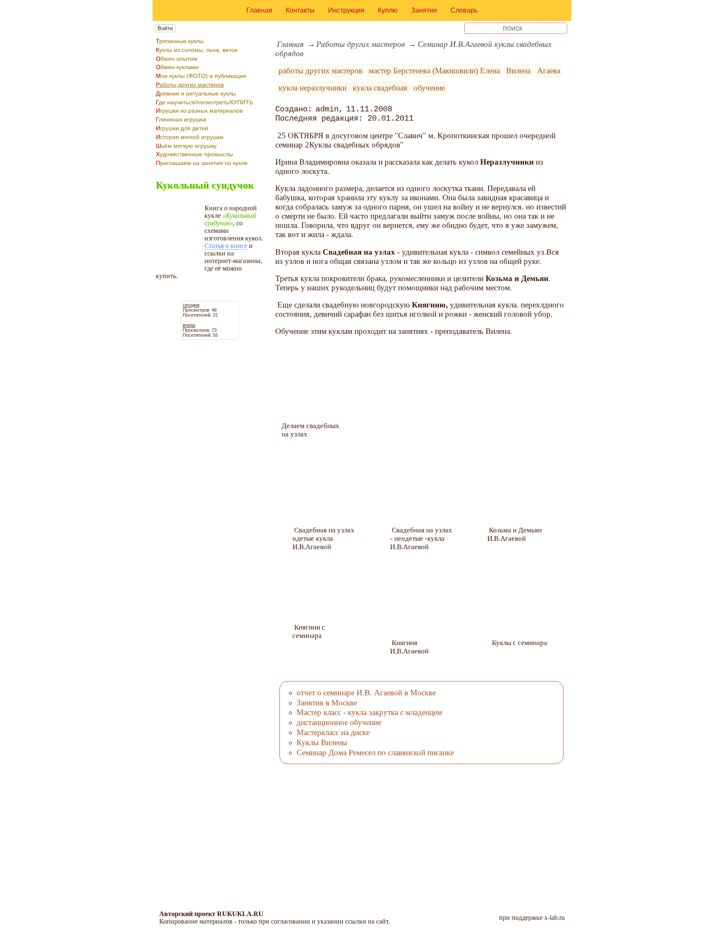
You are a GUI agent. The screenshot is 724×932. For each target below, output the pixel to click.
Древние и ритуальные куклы (196, 93)
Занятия (424, 10)
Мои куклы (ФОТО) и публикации (201, 75)
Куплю (388, 10)
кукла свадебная (380, 87)
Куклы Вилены (322, 742)
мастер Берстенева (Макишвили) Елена (434, 70)
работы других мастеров (320, 70)
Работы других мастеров (190, 84)
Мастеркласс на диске (333, 732)
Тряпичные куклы (180, 41)
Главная (259, 10)
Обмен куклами (177, 67)
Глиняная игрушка (181, 119)
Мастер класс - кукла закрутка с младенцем (369, 712)
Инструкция (346, 10)
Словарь (464, 10)
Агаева (548, 70)
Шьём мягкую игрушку (186, 145)
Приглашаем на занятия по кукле (202, 163)
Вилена (518, 70)
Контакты (300, 10)
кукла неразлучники (312, 87)
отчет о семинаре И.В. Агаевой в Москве (366, 692)
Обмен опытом (176, 58)
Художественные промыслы (194, 154)
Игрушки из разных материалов (199, 110)
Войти (165, 28)
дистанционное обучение (339, 722)
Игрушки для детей (182, 128)
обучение (429, 87)
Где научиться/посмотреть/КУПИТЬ (204, 102)
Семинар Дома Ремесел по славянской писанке (375, 752)
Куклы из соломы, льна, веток (196, 49)
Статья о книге (225, 245)
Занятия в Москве (327, 702)
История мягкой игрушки (189, 137)
